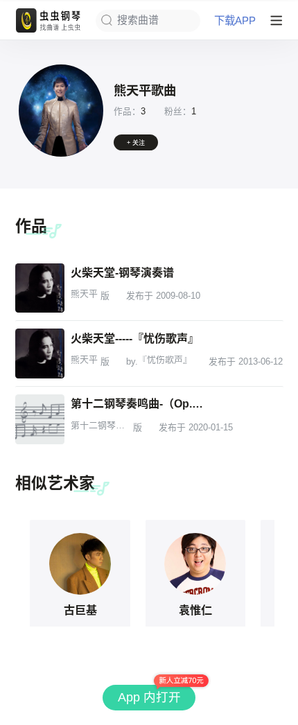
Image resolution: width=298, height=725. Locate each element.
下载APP (235, 20)
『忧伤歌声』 (165, 360)
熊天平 (84, 294)
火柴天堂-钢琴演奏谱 (122, 272)
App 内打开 (149, 697)
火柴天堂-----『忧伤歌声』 (135, 338)
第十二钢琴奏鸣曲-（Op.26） (139, 403)
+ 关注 (136, 142)
